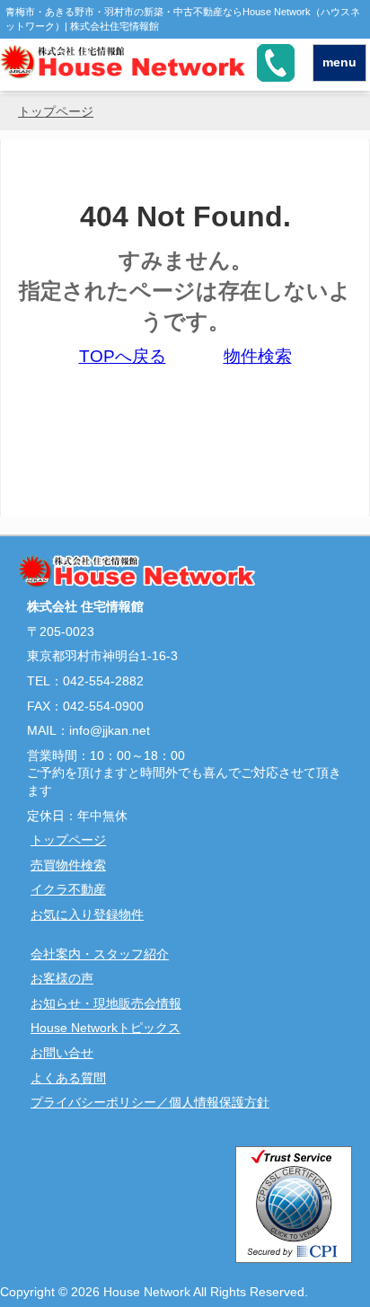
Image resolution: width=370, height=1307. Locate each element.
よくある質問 (68, 1078)
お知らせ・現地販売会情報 (106, 1003)
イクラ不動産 (68, 889)
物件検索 (258, 356)
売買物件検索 (68, 865)
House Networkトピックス (106, 1027)
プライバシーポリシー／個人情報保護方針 (150, 1102)
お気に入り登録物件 (87, 915)
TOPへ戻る (122, 356)
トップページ (55, 111)
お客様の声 (62, 978)
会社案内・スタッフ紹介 (100, 954)
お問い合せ (62, 1053)
